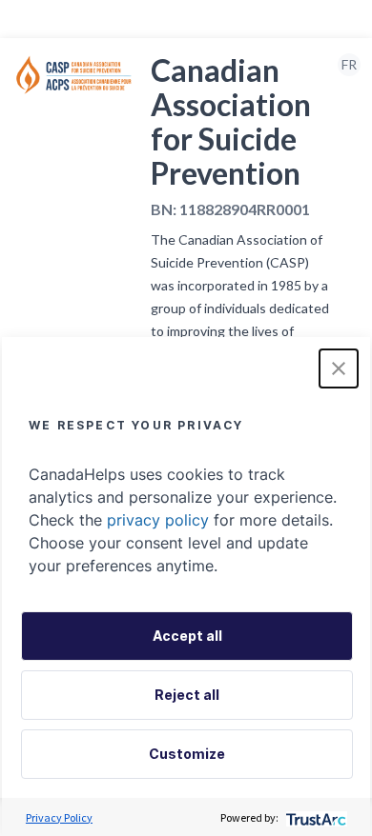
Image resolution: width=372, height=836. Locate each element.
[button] (339, 368)
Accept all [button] (187, 635)
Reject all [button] (187, 695)
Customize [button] (187, 754)
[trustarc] (314, 817)
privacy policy (158, 519)
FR (349, 64)
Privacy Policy (59, 817)
